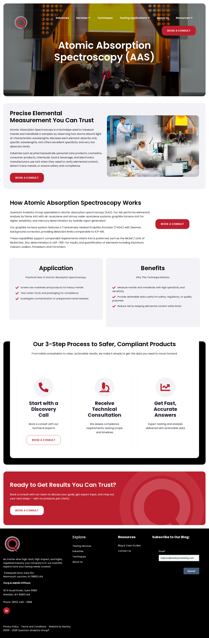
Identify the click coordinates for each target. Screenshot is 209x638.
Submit (191, 571)
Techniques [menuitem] (79, 556)
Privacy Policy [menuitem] (11, 626)
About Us (163, 18)
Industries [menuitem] (77, 551)
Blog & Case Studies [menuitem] (129, 545)
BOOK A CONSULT (178, 31)
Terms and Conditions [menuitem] (33, 626)
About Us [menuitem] (77, 561)
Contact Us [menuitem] (124, 551)
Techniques (105, 18)
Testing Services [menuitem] (81, 546)
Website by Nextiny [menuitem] (60, 626)
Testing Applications (133, 18)
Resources (183, 18)
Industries (62, 18)
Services (82, 18)
